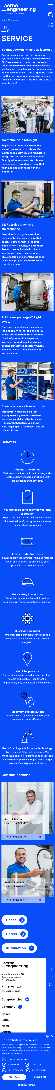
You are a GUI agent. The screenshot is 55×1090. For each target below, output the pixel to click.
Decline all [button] (40, 1077)
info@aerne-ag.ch (10, 991)
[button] (27, 1085)
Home (4, 20)
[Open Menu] (50, 4)
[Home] (18, 9)
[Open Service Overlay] (50, 24)
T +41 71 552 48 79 (15, 836)
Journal (6, 1031)
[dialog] (27, 1061)
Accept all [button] (14, 1077)
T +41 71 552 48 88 (11, 987)
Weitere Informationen (12, 1053)
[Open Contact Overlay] (50, 14)
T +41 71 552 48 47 (15, 899)
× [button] (52, 1036)
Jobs (5, 1020)
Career (11, 934)
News (5, 1026)
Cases (11, 920)
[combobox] (47, 1036)
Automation (16, 948)
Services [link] (13, 20)
